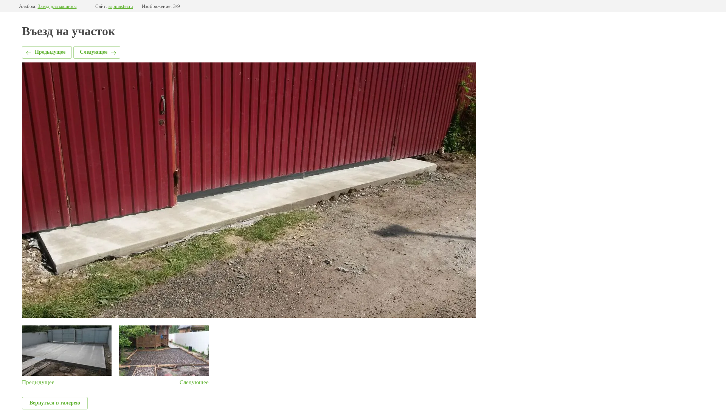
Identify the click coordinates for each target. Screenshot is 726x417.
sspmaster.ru (121, 6)
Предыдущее (50, 52)
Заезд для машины (57, 6)
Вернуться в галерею (54, 403)
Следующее (93, 52)
